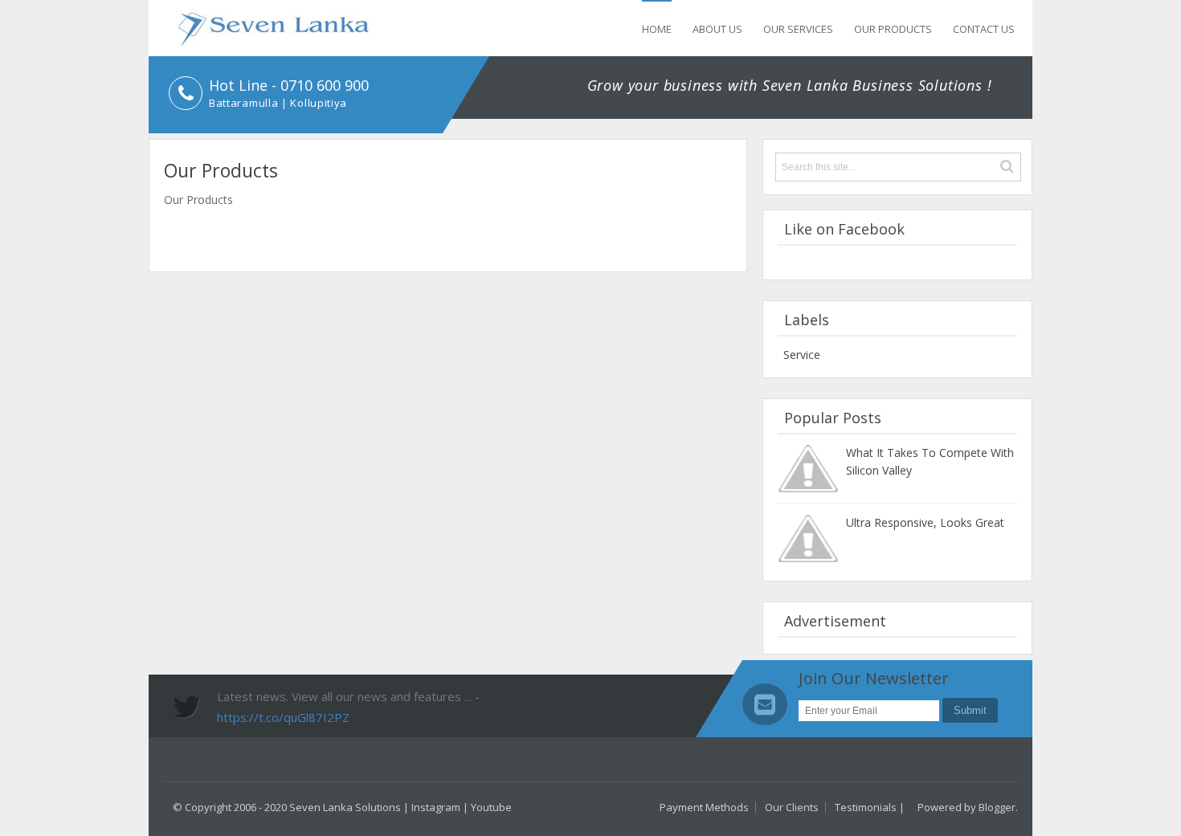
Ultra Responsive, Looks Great (925, 522)
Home (657, 29)
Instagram (435, 807)
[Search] (1007, 166)
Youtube (491, 807)
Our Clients (792, 807)
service (801, 354)
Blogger (997, 807)
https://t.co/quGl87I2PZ (283, 717)
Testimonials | (870, 807)
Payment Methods (704, 807)
